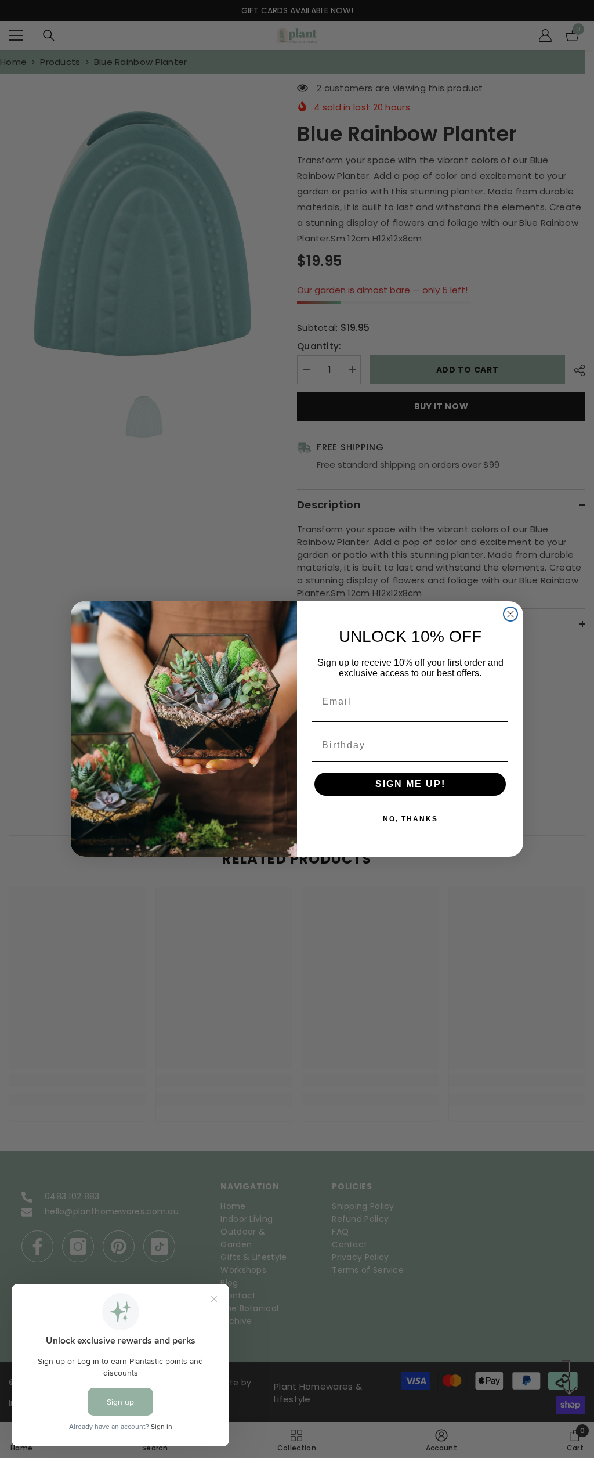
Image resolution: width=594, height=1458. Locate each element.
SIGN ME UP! (410, 784)
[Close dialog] (510, 614)
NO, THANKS (410, 819)
